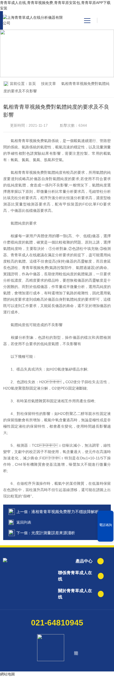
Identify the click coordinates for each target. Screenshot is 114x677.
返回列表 (23, 522)
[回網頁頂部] (105, 535)
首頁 (32, 83)
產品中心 (84, 561)
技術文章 (48, 83)
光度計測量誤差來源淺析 (53, 532)
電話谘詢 (105, 525)
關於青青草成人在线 (75, 593)
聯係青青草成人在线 (75, 575)
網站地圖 (7, 674)
